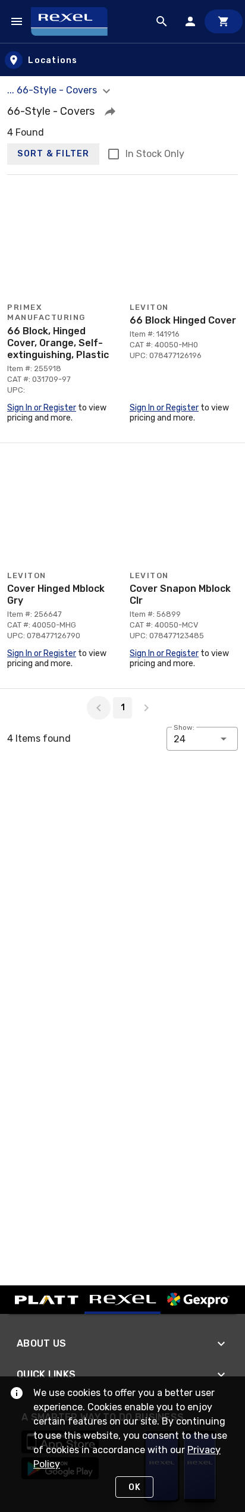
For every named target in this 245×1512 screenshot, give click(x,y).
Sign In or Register (41, 408)
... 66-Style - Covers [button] (53, 90)
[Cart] (224, 21)
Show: (184, 727)
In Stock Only (154, 153)
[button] (110, 111)
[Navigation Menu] (16, 21)
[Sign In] (190, 21)
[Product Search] (161, 21)
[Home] (74, 21)
